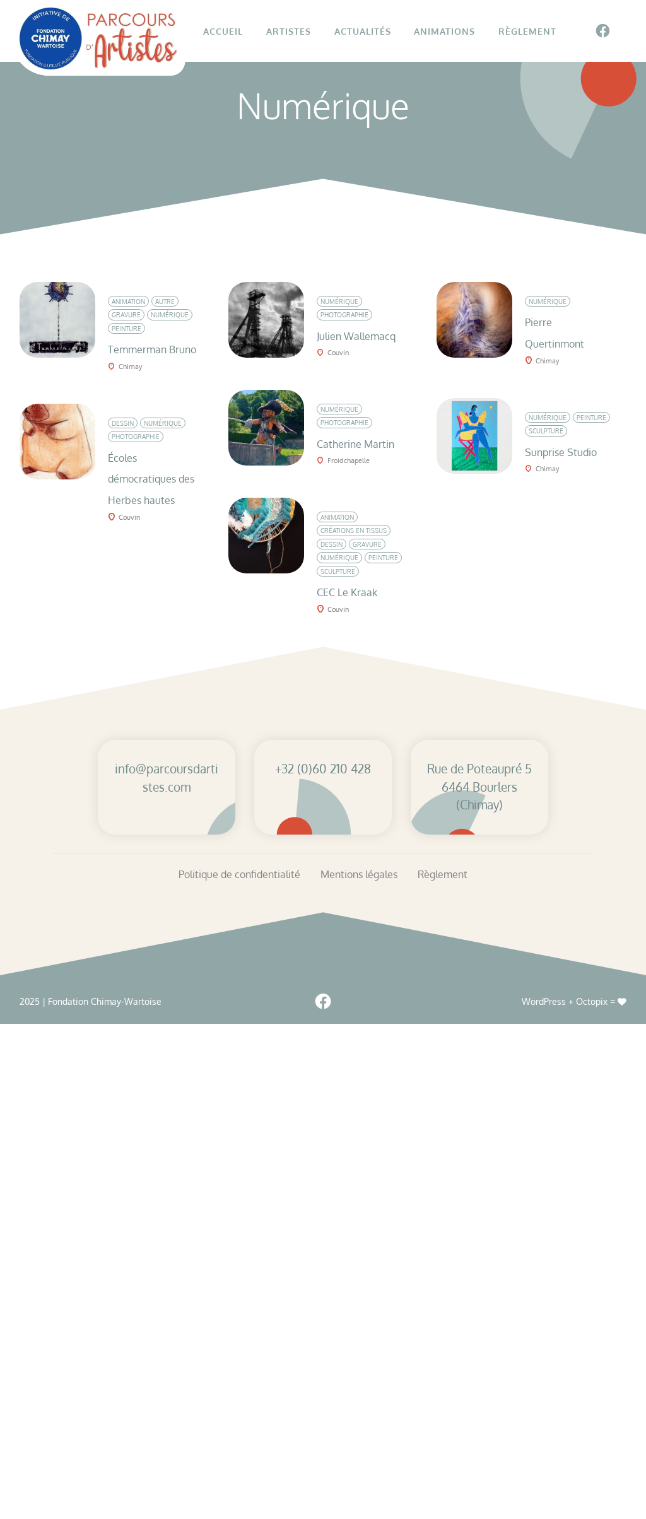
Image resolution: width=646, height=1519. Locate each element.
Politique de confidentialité (239, 874)
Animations (444, 31)
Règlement (527, 31)
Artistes (288, 31)
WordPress (544, 1001)
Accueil (223, 31)
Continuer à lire (144, 292)
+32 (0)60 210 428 (323, 769)
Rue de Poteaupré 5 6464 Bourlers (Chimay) (479, 787)
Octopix (592, 1001)
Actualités (362, 31)
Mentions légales (358, 874)
